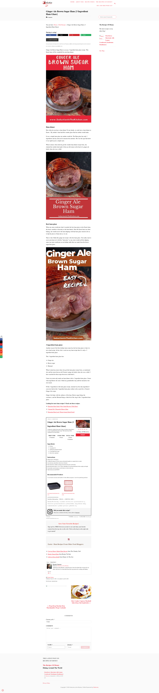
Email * (70, 645)
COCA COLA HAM (53, 557)
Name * (50, 645)
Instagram (77, 512)
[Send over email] (1, 357)
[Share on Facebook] (1, 339)
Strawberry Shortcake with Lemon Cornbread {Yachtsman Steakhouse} (106, 40)
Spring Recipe (54, 581)
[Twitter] (50, 573)
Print (83, 435)
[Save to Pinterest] (1, 344)
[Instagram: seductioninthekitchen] (50, 511)
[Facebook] (48, 573)
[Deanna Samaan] (49, 570)
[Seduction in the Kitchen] (50, 3)
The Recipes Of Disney (51, 665)
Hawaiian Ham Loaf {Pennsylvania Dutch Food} (61, 412)
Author (48, 562)
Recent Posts (53, 562)
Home (55, 25)
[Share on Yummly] (1, 349)
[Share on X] (1, 342)
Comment (49, 626)
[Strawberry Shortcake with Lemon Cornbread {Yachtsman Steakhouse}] (101, 39)
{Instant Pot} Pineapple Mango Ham (58, 409)
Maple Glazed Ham (53, 554)
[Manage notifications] (3, 690)
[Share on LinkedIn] (1, 347)
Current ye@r (50, 619)
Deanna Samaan (57, 564)
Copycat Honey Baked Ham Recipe (57, 551)
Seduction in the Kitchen (62, 565)
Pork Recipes (62, 25)
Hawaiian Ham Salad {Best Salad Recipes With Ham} (63, 406)
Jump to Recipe (53, 39)
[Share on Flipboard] (1, 352)
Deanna (47, 676)
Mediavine (96, 687)
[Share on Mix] (1, 354)
